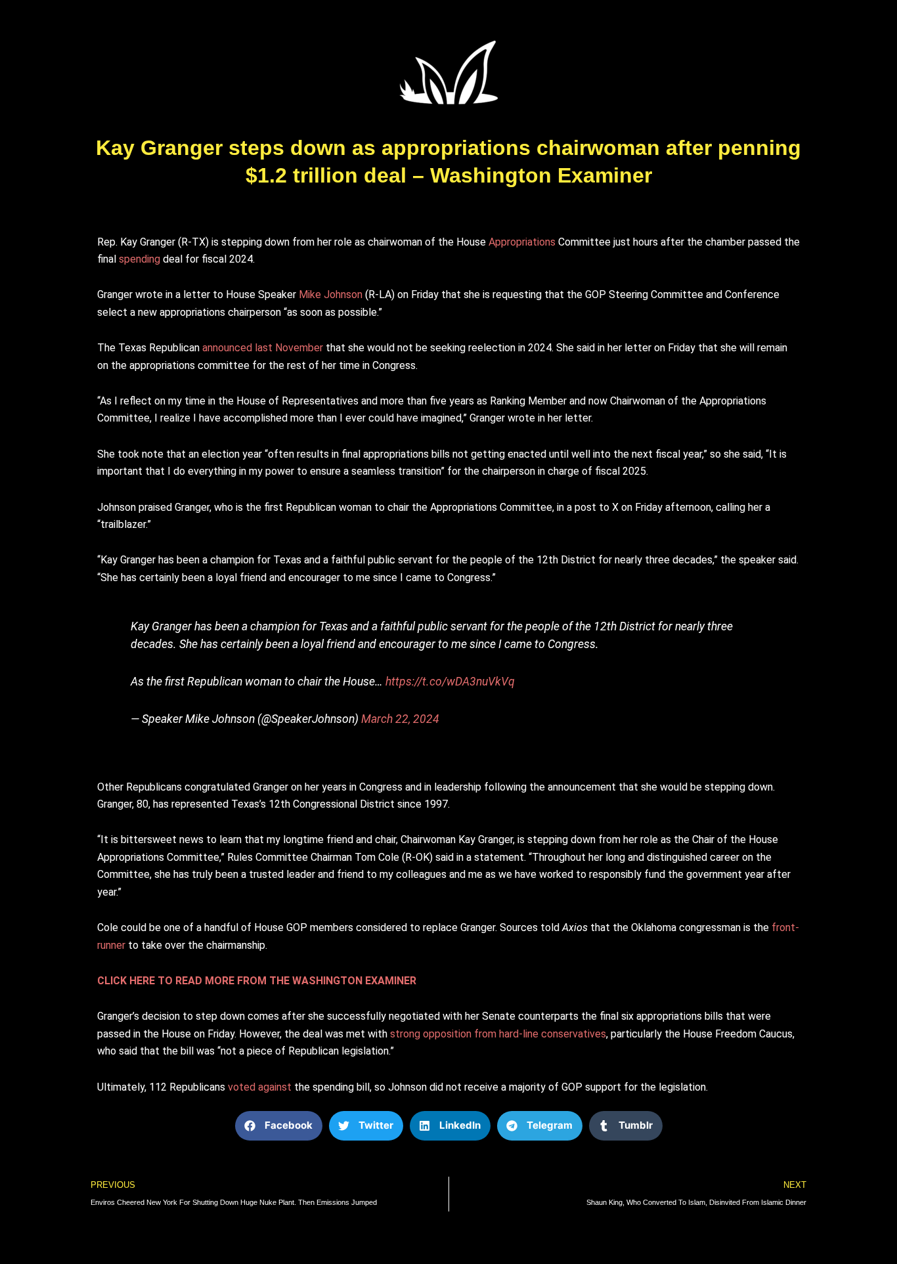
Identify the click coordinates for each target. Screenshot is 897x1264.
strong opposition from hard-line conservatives (498, 1034)
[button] (278, 1126)
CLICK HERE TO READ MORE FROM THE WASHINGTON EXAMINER (256, 980)
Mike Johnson (330, 294)
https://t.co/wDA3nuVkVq (450, 681)
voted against (260, 1087)
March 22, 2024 (400, 719)
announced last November (262, 347)
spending (139, 259)
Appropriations (522, 242)
